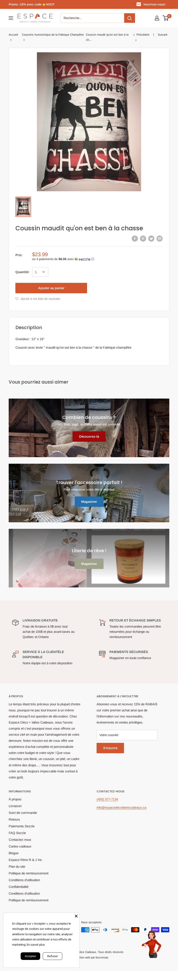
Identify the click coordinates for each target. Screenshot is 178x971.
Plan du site (17, 866)
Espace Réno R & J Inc (25, 860)
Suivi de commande (23, 812)
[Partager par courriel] (160, 238)
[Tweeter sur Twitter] (151, 238)
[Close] (76, 916)
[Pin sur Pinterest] (143, 238)
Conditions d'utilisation (24, 880)
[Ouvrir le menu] (11, 18)
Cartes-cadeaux (20, 846)
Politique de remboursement (28, 873)
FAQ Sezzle (17, 833)
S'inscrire (110, 748)
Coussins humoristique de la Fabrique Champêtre (53, 34)
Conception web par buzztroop (89, 957)
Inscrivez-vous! (154, 4)
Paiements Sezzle (22, 826)
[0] (165, 18)
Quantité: (22, 272)
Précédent (143, 34)
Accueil (13, 34)
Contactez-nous (20, 839)
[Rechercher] (129, 18)
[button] (97, 259)
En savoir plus (36, 944)
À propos (15, 799)
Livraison (15, 806)
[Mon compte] (157, 18)
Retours (14, 819)
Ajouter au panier (51, 288)
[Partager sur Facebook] (135, 238)
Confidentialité (18, 887)
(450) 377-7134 (107, 799)
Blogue (13, 853)
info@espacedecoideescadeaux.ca (121, 807)
